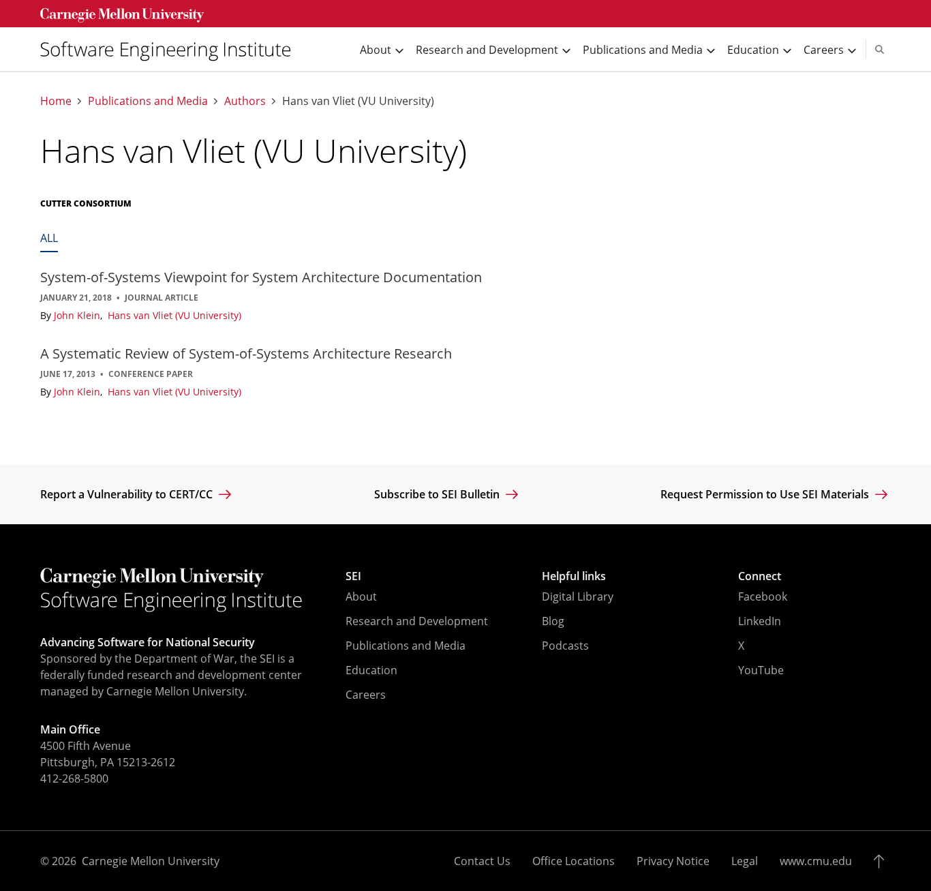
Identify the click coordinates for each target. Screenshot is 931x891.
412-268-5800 (74, 778)
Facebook (762, 596)
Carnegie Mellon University (150, 861)
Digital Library (577, 596)
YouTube (761, 670)
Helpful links (574, 576)
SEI (353, 576)
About (361, 596)
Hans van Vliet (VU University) (174, 315)
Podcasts (565, 645)
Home (56, 101)
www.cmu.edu (816, 861)
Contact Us (482, 861)
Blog (553, 621)
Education (371, 670)
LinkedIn (759, 621)
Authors (245, 101)
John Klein (78, 315)
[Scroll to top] (882, 861)
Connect (759, 576)
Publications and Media (148, 101)
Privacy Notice (673, 861)
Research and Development (417, 621)
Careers (366, 694)
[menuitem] (171, 49)
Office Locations (573, 861)
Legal (744, 861)
